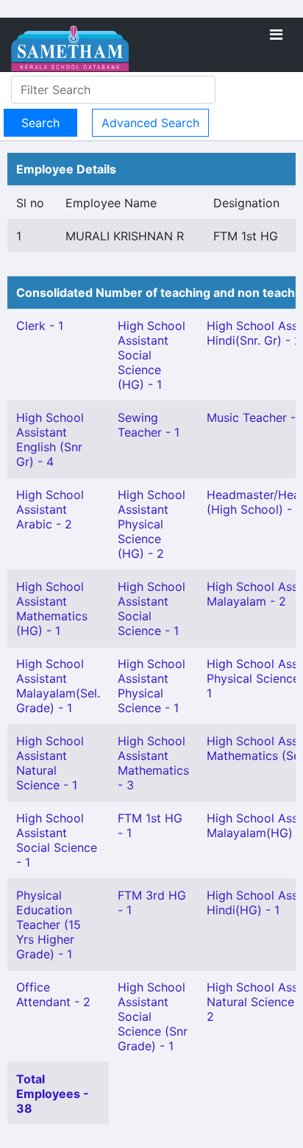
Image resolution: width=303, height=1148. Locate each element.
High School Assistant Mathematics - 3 (153, 762)
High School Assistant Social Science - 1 (56, 840)
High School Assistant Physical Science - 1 (151, 685)
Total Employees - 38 (52, 1094)
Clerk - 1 (39, 325)
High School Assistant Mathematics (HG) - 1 (52, 608)
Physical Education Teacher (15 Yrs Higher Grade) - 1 (48, 924)
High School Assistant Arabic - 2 (50, 509)
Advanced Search (150, 122)
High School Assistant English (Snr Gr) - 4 (50, 439)
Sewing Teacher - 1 (148, 425)
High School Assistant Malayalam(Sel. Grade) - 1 (58, 685)
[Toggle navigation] (276, 35)
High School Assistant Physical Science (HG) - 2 (151, 524)
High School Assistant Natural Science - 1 (50, 762)
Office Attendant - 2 (53, 994)
